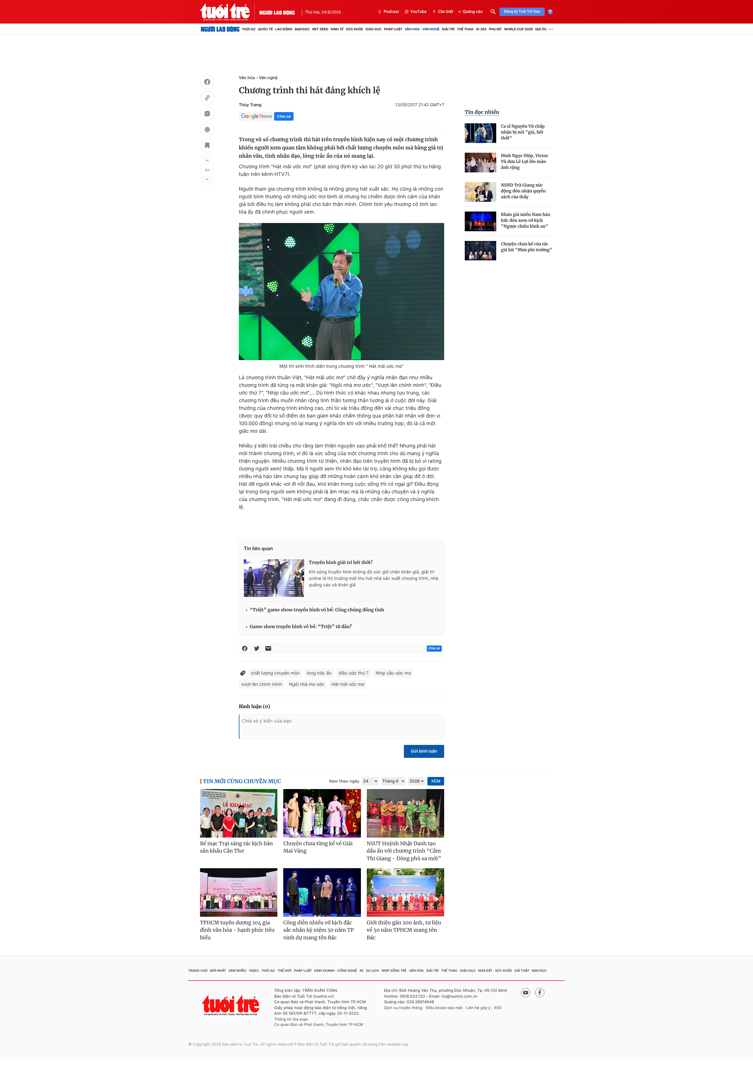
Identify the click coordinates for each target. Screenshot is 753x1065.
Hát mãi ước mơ (347, 684)
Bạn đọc (302, 29)
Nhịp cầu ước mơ (393, 673)
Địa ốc (541, 29)
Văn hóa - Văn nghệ (422, 29)
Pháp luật (393, 29)
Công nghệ (347, 971)
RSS (498, 1008)
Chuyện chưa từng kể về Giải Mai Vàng (318, 847)
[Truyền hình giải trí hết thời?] (274, 578)
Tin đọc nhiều (482, 112)
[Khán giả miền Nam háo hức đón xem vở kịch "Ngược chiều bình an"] (480, 221)
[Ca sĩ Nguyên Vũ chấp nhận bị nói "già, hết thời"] (480, 133)
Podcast (391, 11)
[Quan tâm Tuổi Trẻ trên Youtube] (525, 992)
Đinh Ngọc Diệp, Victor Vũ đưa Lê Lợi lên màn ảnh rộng (524, 161)
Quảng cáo (473, 11)
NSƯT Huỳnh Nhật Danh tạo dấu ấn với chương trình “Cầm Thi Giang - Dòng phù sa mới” (404, 851)
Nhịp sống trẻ (394, 971)
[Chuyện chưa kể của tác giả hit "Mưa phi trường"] (480, 251)
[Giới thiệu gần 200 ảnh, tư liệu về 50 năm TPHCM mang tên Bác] (405, 892)
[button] (207, 160)
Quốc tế (265, 29)
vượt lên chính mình (261, 684)
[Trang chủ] (220, 29)
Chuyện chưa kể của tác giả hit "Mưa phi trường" (526, 246)
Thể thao (465, 29)
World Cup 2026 (518, 29)
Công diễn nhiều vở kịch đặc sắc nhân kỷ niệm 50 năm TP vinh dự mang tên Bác (318, 930)
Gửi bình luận (424, 751)
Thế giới (284, 971)
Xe (361, 971)
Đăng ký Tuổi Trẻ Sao (522, 11)
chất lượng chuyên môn (275, 673)
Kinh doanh (324, 971)
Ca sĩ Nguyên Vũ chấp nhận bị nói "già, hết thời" (523, 132)
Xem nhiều (237, 971)
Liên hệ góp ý (478, 1008)
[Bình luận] (207, 114)
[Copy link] (207, 98)
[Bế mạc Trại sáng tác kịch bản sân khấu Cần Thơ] (238, 813)
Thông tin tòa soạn (291, 1019)
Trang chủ (198, 971)
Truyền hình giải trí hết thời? (341, 562)
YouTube (418, 11)
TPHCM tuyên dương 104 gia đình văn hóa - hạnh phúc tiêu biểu (237, 930)
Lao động (284, 29)
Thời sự (249, 29)
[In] (207, 130)
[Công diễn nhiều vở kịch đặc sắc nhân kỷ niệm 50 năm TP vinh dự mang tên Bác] (322, 892)
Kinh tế (337, 29)
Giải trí (448, 29)
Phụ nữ (495, 29)
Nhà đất (485, 971)
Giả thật (521, 971)
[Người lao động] (277, 11)
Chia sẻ (284, 116)
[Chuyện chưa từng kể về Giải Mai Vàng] (322, 813)
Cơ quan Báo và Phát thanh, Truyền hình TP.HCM (318, 1024)
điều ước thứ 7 (354, 673)
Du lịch (372, 971)
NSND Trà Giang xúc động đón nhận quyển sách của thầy (523, 190)
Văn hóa (416, 971)
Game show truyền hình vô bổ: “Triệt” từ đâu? (301, 627)
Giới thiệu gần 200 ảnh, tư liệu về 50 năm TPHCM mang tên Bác (404, 930)
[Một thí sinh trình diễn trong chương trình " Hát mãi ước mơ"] (341, 291)
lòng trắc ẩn (319, 673)
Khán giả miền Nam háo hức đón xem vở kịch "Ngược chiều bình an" (525, 220)
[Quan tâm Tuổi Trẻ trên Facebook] (539, 992)
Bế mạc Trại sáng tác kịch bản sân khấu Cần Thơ (236, 847)
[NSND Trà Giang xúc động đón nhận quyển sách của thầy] (480, 192)
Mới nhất (218, 971)
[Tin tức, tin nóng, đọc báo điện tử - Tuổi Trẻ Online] (229, 12)
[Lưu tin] (207, 146)
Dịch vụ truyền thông (403, 1008)
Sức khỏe (354, 29)
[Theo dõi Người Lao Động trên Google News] (256, 116)
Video (254, 971)
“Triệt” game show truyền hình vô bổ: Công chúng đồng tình (317, 610)
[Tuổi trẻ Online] (231, 1005)
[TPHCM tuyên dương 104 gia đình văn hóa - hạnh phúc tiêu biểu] (238, 892)
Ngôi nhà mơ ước (306, 684)
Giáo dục (374, 29)
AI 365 (481, 29)
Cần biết (445, 11)
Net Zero (320, 29)
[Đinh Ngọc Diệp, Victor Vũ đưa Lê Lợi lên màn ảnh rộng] (480, 162)
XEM (435, 781)
